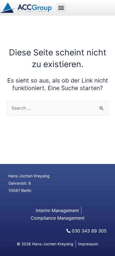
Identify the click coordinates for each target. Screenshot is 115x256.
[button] (61, 7)
